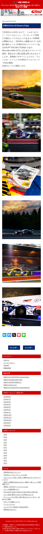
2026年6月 (7, 402)
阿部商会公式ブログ (10, 509)
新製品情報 (7, 368)
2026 (5, 434)
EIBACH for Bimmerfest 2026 (13, 380)
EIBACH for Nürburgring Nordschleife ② (17, 388)
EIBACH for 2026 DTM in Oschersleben (16, 377)
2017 (5, 458)
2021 (5, 447)
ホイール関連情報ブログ (11, 489)
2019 (5, 453)
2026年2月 (7, 410)
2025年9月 (7, 423)
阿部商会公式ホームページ (12, 472)
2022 (5, 445)
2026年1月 (7, 412)
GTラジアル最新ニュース (12, 502)
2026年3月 (7, 407)
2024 (5, 440)
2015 (5, 463)
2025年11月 (7, 417)
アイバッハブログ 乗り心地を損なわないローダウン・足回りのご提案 (21, 6)
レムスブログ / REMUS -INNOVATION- (16, 507)
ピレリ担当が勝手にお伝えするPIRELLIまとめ (18, 495)
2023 (5, 442)
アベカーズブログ (9, 504)
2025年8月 (7, 425)
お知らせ (6, 360)
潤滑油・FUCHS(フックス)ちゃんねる (16, 487)
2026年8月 (7, 397)
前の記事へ (14, 348)
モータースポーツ (9, 363)
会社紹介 (6, 365)
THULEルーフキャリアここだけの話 (15, 475)
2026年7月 (7, 399)
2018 (5, 455)
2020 (5, 450)
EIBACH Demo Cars (10, 385)
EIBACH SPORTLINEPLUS (12, 382)
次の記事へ (29, 348)
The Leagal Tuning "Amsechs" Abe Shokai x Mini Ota (21, 492)
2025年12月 (7, 415)
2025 (5, 437)
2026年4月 (7, 404)
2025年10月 (7, 420)
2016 (5, 460)
